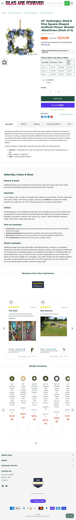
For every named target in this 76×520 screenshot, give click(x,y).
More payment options (58, 110)
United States (37, 493)
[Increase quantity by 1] (58, 92)
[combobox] (54, 3)
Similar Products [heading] (38, 366)
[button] (15, 331)
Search (38, 514)
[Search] (67, 3)
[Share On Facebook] (42, 117)
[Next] (72, 328)
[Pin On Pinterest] (51, 117)
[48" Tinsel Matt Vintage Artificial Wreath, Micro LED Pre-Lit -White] (23, 379)
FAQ (69, 124)
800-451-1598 (6, 477)
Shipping (37, 124)
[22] (4, 62)
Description (9, 124)
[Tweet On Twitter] (45, 117)
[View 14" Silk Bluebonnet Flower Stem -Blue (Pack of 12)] (64, 350)
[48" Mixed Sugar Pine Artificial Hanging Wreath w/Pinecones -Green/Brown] (68, 379)
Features (23, 124)
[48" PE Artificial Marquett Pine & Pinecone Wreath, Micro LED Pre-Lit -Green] (34, 379)
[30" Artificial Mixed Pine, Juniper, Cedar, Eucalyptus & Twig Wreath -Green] (12, 379)
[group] (12, 405)
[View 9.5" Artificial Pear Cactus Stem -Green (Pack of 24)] (32, 350)
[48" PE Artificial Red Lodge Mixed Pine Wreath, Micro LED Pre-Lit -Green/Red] (46, 379)
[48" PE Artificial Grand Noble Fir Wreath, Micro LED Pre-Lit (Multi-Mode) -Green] (57, 379)
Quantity (43, 87)
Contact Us (4, 480)
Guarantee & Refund (53, 124)
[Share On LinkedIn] (48, 117)
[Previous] (3, 328)
